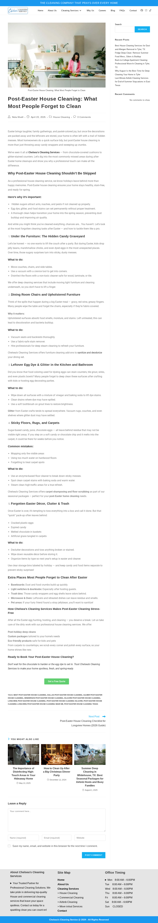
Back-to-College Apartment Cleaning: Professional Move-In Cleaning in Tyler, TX (132, 63)
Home (61, 880)
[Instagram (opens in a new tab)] (146, 10)
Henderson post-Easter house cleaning (43, 698)
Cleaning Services (68, 888)
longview (12, 701)
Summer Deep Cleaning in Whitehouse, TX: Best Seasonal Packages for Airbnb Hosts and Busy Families (90, 777)
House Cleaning (61, 117)
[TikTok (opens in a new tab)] (150, 10)
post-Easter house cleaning (32, 701)
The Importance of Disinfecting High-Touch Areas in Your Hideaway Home (23, 773)
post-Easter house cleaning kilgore (65, 701)
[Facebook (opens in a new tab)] (142, 10)
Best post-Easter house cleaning (30, 695)
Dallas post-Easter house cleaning (64, 695)
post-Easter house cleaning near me (45, 704)
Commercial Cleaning (71, 897)
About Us (63, 884)
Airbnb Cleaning (68, 902)
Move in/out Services (71, 906)
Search (118, 24)
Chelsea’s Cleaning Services (44, 152)
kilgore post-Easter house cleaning (82, 698)
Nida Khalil (17, 117)
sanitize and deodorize (89, 352)
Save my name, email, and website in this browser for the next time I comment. (55, 846)
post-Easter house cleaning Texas (81, 704)
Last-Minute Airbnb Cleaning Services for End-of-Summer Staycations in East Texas (132, 81)
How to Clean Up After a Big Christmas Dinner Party (56, 772)
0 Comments (84, 117)
